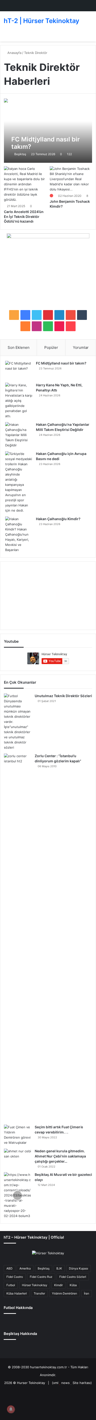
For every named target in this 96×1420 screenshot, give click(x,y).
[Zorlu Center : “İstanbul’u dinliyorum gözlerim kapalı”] (17, 937)
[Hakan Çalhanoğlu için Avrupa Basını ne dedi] (18, 482)
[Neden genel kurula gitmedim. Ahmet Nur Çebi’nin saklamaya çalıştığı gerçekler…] (17, 1158)
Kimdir (58, 1285)
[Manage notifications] (11, 1409)
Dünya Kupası (78, 1268)
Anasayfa (13, 53)
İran (86, 1293)
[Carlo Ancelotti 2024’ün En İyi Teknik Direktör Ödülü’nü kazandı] (25, 184)
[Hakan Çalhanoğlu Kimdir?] (18, 534)
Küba (73, 1285)
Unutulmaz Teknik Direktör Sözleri (63, 696)
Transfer (39, 1293)
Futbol (10, 1285)
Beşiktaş (20, 154)
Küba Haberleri (16, 1293)
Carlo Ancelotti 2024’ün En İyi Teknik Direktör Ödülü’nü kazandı (24, 216)
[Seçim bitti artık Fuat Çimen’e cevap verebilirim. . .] (17, 1135)
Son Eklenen (19, 347)
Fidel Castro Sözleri (72, 1277)
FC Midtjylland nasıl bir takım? (61, 363)
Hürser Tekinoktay (34, 1285)
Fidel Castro (14, 1277)
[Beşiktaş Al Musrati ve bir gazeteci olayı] (17, 1195)
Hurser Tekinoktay (31, 1383)
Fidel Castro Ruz (41, 1277)
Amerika (25, 1268)
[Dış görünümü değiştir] (89, 35)
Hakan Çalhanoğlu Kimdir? (58, 519)
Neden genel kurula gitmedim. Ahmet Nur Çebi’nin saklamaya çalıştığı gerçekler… (60, 1156)
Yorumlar (81, 347)
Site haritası (82, 1383)
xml (55, 1383)
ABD (9, 1268)
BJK (59, 1268)
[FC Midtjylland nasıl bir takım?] (48, 131)
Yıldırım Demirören (64, 1293)
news (65, 1383)
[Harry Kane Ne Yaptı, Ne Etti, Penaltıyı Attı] (18, 401)
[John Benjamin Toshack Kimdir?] (71, 179)
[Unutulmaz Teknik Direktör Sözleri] (17, 721)
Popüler (51, 347)
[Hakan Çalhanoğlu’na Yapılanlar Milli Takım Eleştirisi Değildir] (18, 435)
